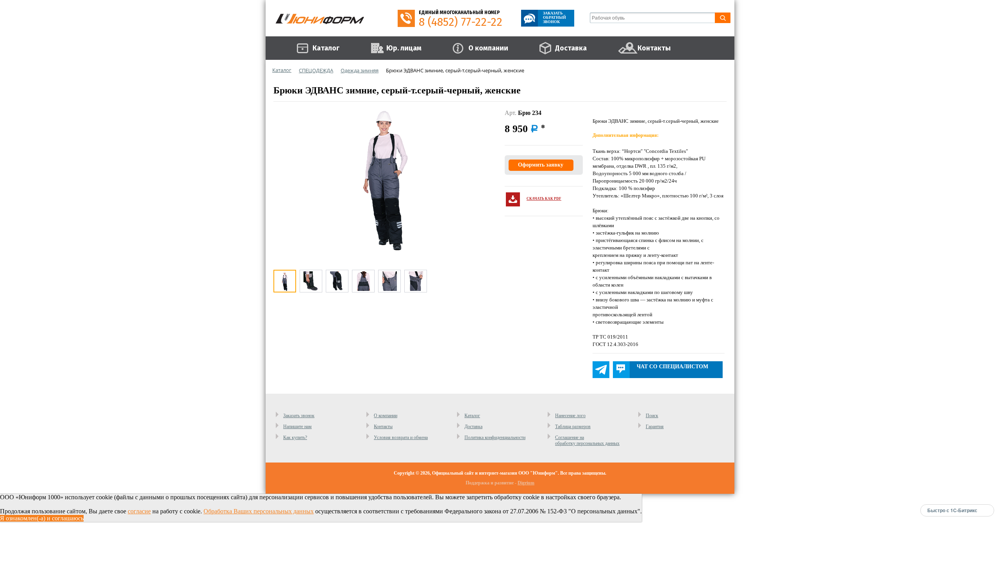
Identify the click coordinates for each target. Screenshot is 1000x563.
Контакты (383, 426)
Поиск (652, 415)
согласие (139, 511)
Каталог (472, 415)
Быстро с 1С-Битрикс (952, 510)
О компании (385, 415)
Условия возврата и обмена (401, 437)
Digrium (526, 483)
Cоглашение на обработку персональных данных (587, 440)
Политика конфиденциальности (494, 437)
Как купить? (295, 437)
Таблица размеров (573, 426)
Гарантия (655, 426)
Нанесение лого (570, 415)
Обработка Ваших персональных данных (259, 511)
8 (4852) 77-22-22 (460, 22)
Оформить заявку (540, 165)
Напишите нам (297, 426)
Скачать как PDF (544, 199)
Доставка (473, 426)
